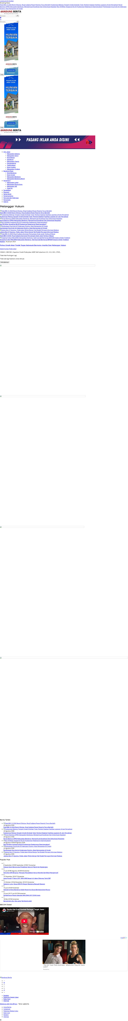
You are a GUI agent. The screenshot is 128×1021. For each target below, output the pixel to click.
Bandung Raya (8, 171)
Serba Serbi (7, 194)
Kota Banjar (11, 157)
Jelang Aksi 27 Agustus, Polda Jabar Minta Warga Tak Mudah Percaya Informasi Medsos (29, 232)
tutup (2, 74)
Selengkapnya (5, 262)
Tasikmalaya (11, 165)
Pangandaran (11, 163)
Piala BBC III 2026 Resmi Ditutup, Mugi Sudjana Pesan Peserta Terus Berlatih (25, 5)
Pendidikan (7, 190)
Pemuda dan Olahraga (11, 198)
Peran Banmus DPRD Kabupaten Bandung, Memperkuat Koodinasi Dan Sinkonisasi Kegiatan (30, 220)
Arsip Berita (7, 1007)
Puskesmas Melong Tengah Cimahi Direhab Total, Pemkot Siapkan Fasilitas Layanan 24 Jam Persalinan (84, 5)
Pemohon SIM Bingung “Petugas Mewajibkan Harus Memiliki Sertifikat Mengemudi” (30, 873)
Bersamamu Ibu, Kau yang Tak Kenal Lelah (17, 901)
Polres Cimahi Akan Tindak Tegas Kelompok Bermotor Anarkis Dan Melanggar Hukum (33, 245)
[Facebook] (4, 981)
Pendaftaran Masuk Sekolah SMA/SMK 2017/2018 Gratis (21, 895)
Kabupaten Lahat (12, 182)
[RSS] (4, 992)
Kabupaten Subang (13, 154)
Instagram (6, 1009)
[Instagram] (4, 985)
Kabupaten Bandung (14, 177)
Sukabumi (10, 159)
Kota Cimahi (11, 175)
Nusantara (6, 181)
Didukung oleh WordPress (8, 1004)
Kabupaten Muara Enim (14, 184)
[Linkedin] (4, 987)
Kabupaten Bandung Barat (16, 179)
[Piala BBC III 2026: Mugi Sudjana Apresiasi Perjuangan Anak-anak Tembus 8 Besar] (27, 234)
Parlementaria (8, 196)
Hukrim (5, 202)
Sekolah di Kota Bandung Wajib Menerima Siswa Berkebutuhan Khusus (26, 890)
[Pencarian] (0, 20)
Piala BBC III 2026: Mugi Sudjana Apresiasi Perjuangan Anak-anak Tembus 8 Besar (27, 236)
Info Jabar (6, 152)
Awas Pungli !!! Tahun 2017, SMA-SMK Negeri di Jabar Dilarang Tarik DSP (27, 878)
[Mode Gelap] (0, 18)
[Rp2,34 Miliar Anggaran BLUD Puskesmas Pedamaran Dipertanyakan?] (23, 222)
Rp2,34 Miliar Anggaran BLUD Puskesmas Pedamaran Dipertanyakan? (80, 7)
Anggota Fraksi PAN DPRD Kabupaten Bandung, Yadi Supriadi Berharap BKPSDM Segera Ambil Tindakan (34, 240)
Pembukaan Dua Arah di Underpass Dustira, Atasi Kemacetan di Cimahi (23, 228)
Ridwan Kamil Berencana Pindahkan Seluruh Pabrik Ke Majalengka (25, 867)
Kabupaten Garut (12, 156)
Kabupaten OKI (12, 186)
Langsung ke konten (7, 1)
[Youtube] (4, 988)
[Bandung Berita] (11, 14)
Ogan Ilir (10, 188)
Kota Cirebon (11, 167)
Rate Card (6, 999)
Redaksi (6, 995)
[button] (17, 16)
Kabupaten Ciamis (13, 161)
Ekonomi (6, 192)
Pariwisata (6, 200)
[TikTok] (4, 990)
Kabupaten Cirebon (13, 169)
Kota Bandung (11, 173)
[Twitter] (4, 983)
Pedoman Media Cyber (11, 997)
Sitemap (6, 1001)
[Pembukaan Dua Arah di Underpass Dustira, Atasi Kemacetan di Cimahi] (24, 226)
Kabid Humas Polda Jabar (8, 249)
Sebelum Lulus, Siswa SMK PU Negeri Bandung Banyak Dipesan (24, 884)
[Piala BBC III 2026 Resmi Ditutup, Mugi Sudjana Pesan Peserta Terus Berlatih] (26, 211)
